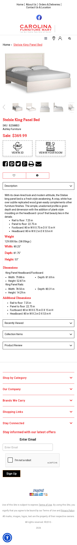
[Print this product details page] (31, 164)
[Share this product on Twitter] (18, 164)
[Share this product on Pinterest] (11, 164)
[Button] (45, 38)
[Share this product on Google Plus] (24, 164)
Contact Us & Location (38, 7)
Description (11, 185)
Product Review (13, 345)
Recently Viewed (14, 323)
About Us (31, 4)
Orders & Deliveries (49, 4)
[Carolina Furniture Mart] (38, 29)
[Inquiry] (37, 175)
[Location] (53, 38)
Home (20, 4)
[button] (60, 38)
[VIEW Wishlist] (14, 175)
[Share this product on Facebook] (5, 164)
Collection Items (14, 334)
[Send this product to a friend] (38, 164)
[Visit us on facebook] (38, 17)
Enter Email (28, 439)
